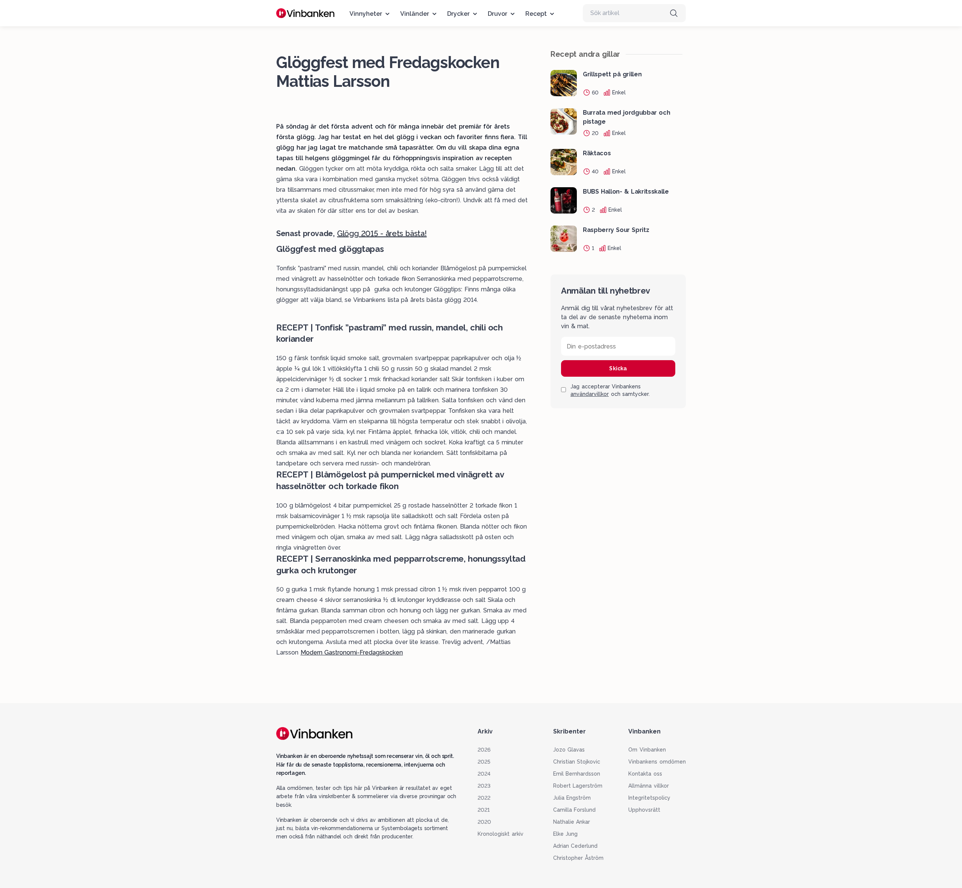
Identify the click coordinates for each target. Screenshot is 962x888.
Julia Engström (572, 798)
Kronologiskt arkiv (500, 834)
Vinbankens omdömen (657, 762)
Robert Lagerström (578, 786)
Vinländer (414, 13)
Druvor (497, 13)
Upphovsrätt (644, 810)
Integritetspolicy (649, 798)
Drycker (458, 13)
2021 (484, 810)
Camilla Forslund (574, 810)
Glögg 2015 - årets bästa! (382, 233)
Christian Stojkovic (576, 762)
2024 (484, 774)
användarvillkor (589, 394)
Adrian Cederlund (575, 846)
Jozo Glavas (569, 750)
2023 (484, 786)
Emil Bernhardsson (576, 774)
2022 (484, 798)
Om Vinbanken (647, 750)
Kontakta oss (645, 774)
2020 (484, 822)
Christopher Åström (578, 858)
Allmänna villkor (648, 786)
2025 (484, 762)
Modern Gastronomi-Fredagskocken (352, 652)
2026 (484, 750)
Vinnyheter (365, 13)
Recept (536, 13)
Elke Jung (565, 834)
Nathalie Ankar (571, 822)
